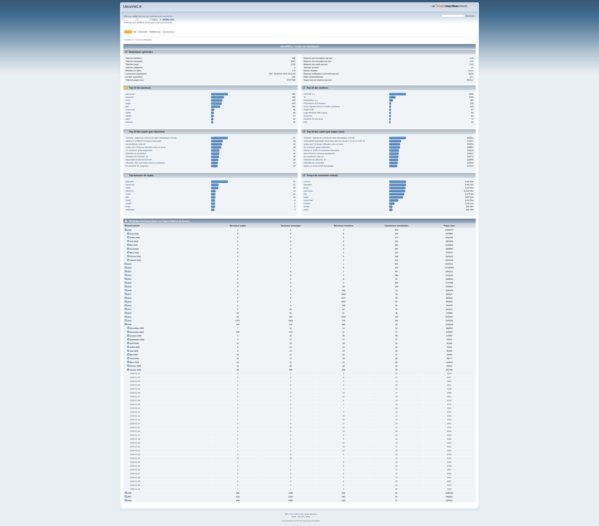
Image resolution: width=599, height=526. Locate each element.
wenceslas (130, 94)
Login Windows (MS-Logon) (315, 113)
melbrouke (130, 210)
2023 (129, 272)
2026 (129, 230)
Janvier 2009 (135, 370)
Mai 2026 (134, 245)
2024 (129, 268)
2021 (129, 279)
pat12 (128, 119)
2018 (129, 290)
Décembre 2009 (137, 328)
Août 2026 (134, 234)
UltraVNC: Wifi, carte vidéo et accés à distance (145, 163)
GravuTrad (130, 110)
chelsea (307, 203)
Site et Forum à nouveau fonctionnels (319, 153)
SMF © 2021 (299, 514)
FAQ (305, 122)
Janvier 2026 (135, 260)
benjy (128, 100)
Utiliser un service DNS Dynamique (319, 166)
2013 (129, 309)
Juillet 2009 (135, 347)
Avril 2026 (134, 249)
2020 (129, 283)
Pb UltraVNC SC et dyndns (137, 166)
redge (128, 103)
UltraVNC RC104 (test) (313, 119)
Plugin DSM (309, 110)
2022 (129, 275)
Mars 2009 (134, 362)
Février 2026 (135, 256)
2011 (129, 317)
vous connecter (151, 16)
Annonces (308, 116)
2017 (129, 294)
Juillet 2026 (135, 238)
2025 (129, 264)
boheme (129, 122)
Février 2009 (135, 366)
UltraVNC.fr (132, 7)
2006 (129, 501)
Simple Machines (310, 514)
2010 (129, 321)
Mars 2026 (134, 253)
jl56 (127, 106)
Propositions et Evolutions (315, 103)
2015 (129, 302)
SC (305, 97)
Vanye (470, 71)
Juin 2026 (134, 241)
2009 (129, 324)
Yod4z (128, 113)
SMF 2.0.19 (289, 514)
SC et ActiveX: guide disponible (139, 150)
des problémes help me (136, 144)
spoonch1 (130, 191)
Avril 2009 (134, 358)
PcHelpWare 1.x (310, 100)
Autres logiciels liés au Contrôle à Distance (322, 106)
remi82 (128, 116)
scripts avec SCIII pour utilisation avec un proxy (145, 147)
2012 (129, 313)
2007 (129, 497)
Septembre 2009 (137, 340)
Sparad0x (130, 97)
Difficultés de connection (136, 153)
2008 (129, 493)
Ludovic (307, 182)
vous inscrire (167, 16)
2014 (129, 306)
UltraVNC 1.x (309, 94)
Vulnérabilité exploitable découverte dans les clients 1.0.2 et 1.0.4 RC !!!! (334, 141)
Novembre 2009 (137, 332)
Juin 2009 (134, 351)
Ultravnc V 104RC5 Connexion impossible (143, 141)
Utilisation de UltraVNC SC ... (138, 157)
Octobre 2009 (136, 336)
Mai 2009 (134, 355)
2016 (129, 298)
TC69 (128, 194)
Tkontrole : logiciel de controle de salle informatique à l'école (151, 138)
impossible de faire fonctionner (139, 160)
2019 (129, 287)
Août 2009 (134, 343)
